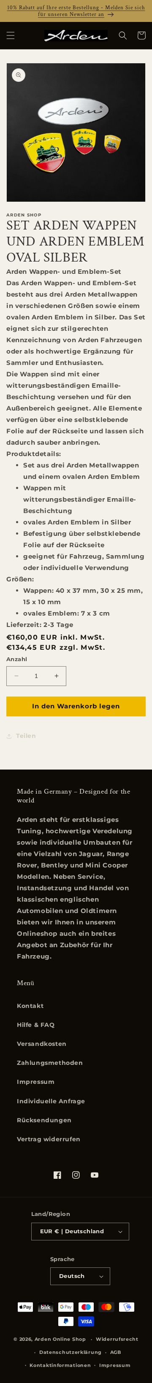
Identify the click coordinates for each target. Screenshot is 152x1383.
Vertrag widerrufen (49, 1139)
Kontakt (30, 1006)
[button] (10, 35)
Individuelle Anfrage (51, 1101)
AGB (115, 1352)
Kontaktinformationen (60, 1365)
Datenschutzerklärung (70, 1352)
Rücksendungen (44, 1120)
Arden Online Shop (60, 1339)
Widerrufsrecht (117, 1339)
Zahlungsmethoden (50, 1063)
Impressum (35, 1082)
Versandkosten (42, 1044)
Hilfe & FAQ (36, 1025)
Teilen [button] (26, 736)
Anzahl (16, 659)
